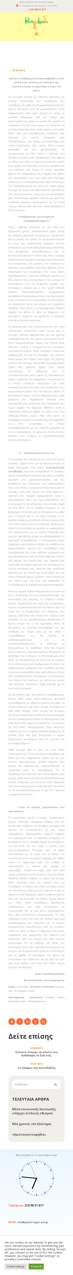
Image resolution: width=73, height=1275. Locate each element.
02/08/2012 (36, 1048)
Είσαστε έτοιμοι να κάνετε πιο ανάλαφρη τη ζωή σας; (37, 1054)
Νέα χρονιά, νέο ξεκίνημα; (32, 1124)
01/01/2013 (36, 1063)
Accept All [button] (36, 1266)
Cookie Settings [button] (16, 1266)
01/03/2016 (18, 70)
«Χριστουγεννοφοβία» (29, 1134)
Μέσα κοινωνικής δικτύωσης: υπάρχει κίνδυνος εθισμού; (34, 1111)
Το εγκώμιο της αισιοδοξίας (36, 1068)
